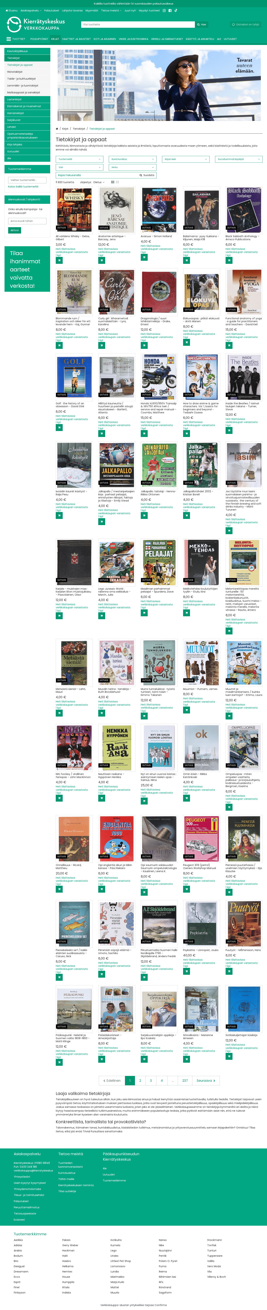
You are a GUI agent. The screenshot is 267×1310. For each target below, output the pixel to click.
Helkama (67, 1266)
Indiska (66, 1292)
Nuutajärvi (165, 1250)
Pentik (163, 1256)
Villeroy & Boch (216, 1277)
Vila (209, 1271)
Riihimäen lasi (167, 1277)
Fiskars (66, 1240)
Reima (163, 1271)
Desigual (19, 1266)
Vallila (210, 1261)
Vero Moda (214, 1266)
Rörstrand (165, 1287)
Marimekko (117, 1277)
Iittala (65, 1287)
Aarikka (18, 1240)
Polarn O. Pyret (168, 1261)
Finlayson (19, 1292)
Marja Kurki (117, 1282)
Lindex (114, 1256)
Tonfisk (211, 1245)
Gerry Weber (70, 1245)
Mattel (115, 1287)
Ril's (161, 1282)
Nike (161, 1245)
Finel (16, 1287)
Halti (65, 1256)
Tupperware (215, 1256)
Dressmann (21, 1271)
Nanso (163, 1240)
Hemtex (67, 1271)
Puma (162, 1266)
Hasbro (66, 1261)
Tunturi (211, 1250)
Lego (114, 1250)
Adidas (18, 1245)
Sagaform (165, 1292)
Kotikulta (116, 1240)
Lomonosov (118, 1266)
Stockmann (214, 1240)
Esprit (17, 1282)
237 (185, 1080)
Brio (16, 1261)
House (66, 1277)
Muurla (115, 1292)
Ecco (17, 1277)
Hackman (68, 1250)
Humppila (68, 1282)
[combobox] (144, 24)
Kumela (115, 1245)
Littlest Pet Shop (121, 1261)
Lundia (115, 1271)
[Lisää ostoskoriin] (59, 260)
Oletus (97, 182)
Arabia (18, 1250)
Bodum (18, 1256)
